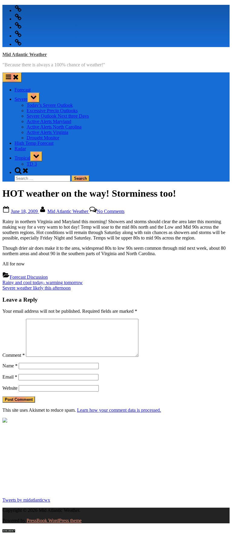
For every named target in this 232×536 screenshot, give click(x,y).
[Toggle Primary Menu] (12, 77)
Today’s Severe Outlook (50, 105)
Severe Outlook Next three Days (58, 116)
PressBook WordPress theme (54, 520)
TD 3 (32, 164)
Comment (13, 355)
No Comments (110, 211)
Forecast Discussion (29, 277)
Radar (20, 148)
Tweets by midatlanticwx (26, 500)
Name (10, 365)
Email (9, 376)
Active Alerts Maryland (49, 121)
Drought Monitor (43, 137)
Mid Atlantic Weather (24, 54)
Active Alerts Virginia (47, 132)
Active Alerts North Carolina (54, 126)
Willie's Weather (27, 490)
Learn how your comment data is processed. (119, 410)
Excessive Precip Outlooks (52, 110)
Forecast (22, 89)
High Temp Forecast (33, 143)
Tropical (22, 157)
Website (10, 388)
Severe (20, 99)
